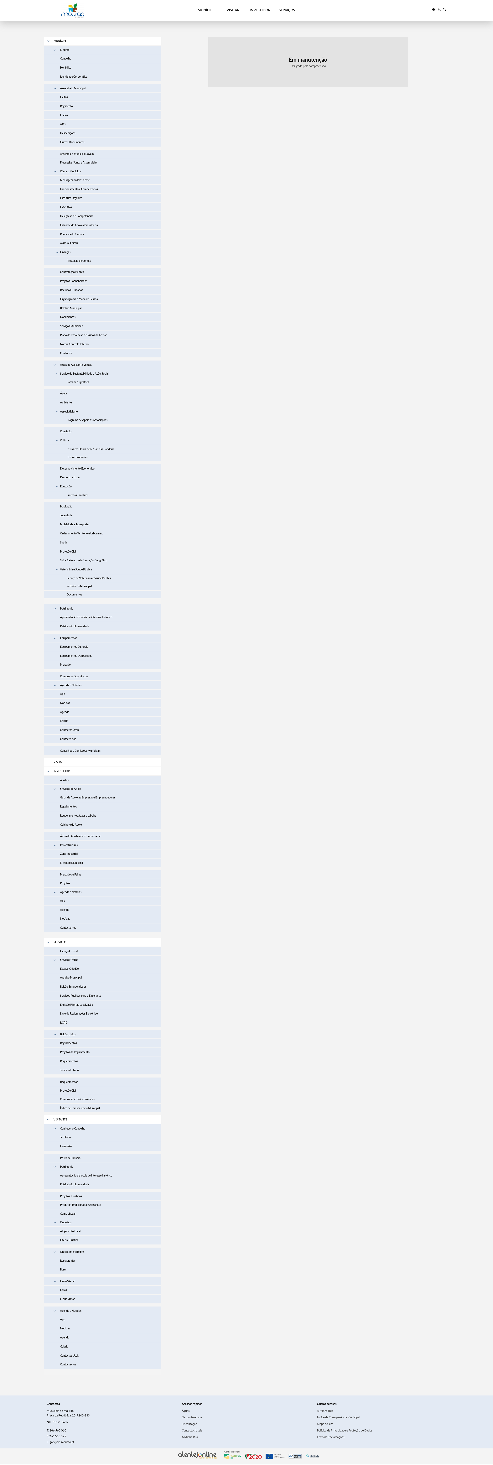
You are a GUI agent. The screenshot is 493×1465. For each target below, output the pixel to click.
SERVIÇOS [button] (287, 10)
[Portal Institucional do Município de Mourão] (94, 10)
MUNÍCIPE (206, 10)
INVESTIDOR (260, 10)
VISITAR (233, 10)
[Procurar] (444, 10)
